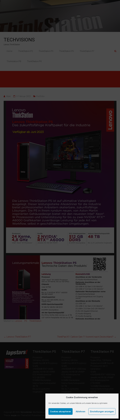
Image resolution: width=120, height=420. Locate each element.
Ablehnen (80, 411)
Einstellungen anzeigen (102, 411)
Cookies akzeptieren (60, 411)
